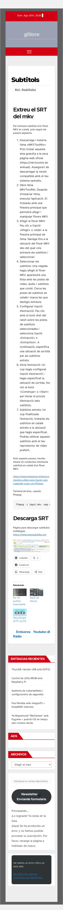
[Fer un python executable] (20, 592)
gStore (31, 34)
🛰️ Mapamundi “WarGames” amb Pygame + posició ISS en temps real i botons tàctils (30, 719)
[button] (46, 51)
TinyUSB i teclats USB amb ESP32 (31, 669)
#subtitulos (29, 89)
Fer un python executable (19, 601)
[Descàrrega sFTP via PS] (20, 612)
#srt (17, 89)
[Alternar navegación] (29, 51)
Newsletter (31, 796)
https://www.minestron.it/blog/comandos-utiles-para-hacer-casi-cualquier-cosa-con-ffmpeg (31, 480)
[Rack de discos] (36, 592)
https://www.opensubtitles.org (29, 534)
